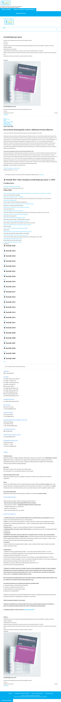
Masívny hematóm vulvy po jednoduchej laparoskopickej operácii (17, 231)
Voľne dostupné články (8, 121)
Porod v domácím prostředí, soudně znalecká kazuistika (15, 228)
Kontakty (10, 693)
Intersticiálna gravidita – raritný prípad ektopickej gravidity (15, 214)
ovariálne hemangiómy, (8, 168)
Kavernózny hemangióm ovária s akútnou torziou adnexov (15, 235)
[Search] (57, 29)
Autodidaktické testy (7, 125)
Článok (4, 118)
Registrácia (11, 18)
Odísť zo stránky (6, 9)
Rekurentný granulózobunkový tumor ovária (12, 238)
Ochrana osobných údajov (37, 693)
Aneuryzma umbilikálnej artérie (10, 200)
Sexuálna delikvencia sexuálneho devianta (12, 242)
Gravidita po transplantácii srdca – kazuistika (13, 196)
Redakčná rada (6, 123)
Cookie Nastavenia (6, 700)
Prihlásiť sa (41, 174)
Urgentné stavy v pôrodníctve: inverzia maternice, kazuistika (16, 207)
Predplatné (5, 114)
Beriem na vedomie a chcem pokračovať (24, 9)
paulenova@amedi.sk (29, 609)
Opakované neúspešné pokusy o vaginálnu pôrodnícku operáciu (17, 224)
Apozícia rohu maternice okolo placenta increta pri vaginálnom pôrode (18, 203)
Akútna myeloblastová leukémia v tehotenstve (13, 210)
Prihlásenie (5, 18)
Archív (4, 120)
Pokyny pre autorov (7, 124)
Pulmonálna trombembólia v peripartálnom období (14, 217)
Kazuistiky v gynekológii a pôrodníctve (11, 186)
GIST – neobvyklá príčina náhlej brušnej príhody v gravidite (15, 221)
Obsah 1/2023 (6, 119)
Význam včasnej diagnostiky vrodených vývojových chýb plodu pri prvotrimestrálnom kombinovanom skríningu (27, 193)
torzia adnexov (17, 168)
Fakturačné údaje (49, 693)
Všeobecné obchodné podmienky (22, 693)
